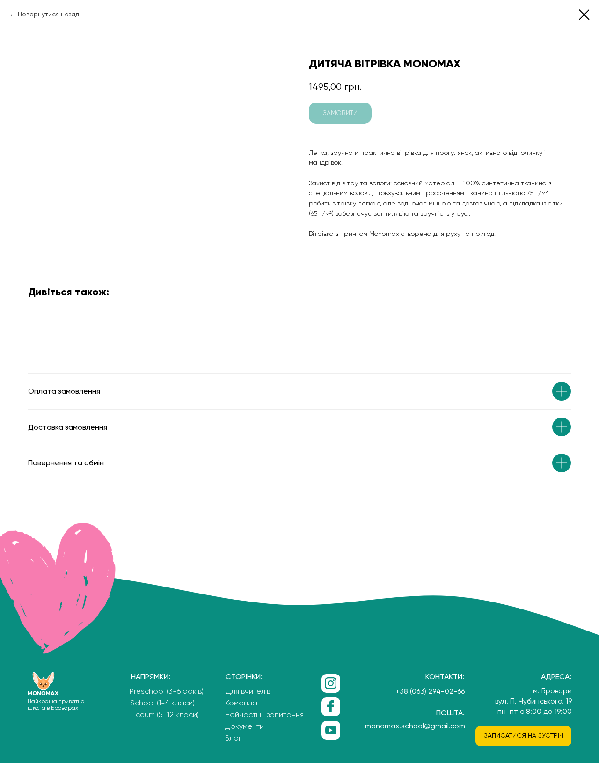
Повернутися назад (48, 14)
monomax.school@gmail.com (415, 725)
